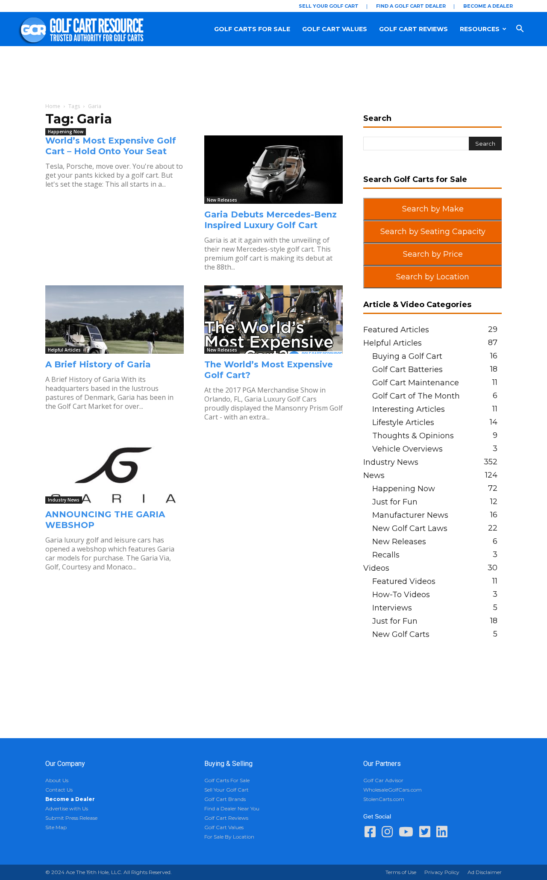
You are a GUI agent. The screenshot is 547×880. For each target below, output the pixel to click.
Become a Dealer (488, 6)
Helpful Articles (64, 350)
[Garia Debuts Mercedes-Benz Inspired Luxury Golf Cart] (273, 169)
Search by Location (432, 277)
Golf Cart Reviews (413, 29)
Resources (480, 29)
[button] (528, 29)
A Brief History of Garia (98, 364)
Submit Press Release (71, 818)
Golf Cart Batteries (407, 369)
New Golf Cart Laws (409, 528)
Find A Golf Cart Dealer (411, 6)
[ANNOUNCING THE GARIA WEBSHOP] (114, 469)
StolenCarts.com (383, 799)
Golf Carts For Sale (252, 29)
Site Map (56, 827)
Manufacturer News (410, 515)
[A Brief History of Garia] (114, 319)
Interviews (392, 608)
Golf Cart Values (334, 29)
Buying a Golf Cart (407, 356)
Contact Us (59, 789)
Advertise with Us (66, 808)
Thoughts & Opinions (413, 435)
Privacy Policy (441, 872)
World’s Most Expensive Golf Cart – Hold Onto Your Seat (110, 145)
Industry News (63, 500)
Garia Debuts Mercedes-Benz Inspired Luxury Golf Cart (270, 219)
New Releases (222, 200)
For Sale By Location (229, 836)
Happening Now (65, 132)
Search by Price (433, 254)
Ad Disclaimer (485, 872)
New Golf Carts (400, 634)
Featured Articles (396, 329)
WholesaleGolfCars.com (392, 789)
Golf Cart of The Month (416, 396)
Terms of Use (400, 872)
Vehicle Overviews (407, 449)
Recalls (386, 555)
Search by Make (433, 209)
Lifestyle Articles (403, 422)
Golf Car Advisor (383, 780)
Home (52, 106)
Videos (376, 568)
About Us (56, 780)
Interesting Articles (408, 409)
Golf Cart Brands (225, 799)
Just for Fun (395, 502)
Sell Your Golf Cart (329, 6)
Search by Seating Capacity (432, 231)
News (374, 475)
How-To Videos (401, 594)
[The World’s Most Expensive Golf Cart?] (273, 319)
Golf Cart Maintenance (415, 382)
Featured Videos (403, 581)
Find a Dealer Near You (231, 808)
